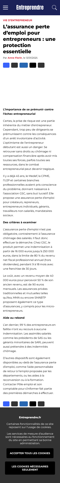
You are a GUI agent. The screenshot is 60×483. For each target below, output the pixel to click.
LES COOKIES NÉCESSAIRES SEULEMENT (30, 468)
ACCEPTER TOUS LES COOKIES (30, 453)
